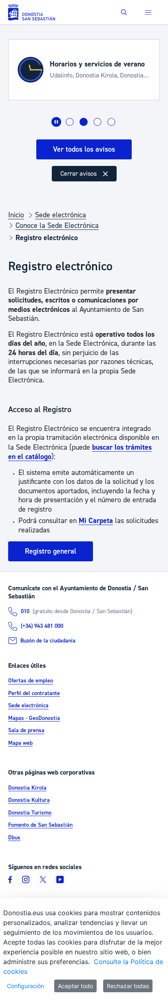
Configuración (25, 985)
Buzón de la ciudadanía (47, 640)
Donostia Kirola (27, 788)
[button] (124, 12)
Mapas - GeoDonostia (34, 718)
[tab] (70, 122)
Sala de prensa (26, 731)
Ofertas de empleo (30, 681)
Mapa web (20, 743)
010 (25, 611)
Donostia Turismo (29, 813)
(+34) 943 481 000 (42, 626)
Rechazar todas (128, 985)
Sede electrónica (28, 706)
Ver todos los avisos (84, 149)
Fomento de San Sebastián (40, 825)
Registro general (50, 551)
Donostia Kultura (29, 800)
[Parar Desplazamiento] (56, 122)
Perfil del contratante (34, 693)
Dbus (14, 837)
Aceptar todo (75, 985)
